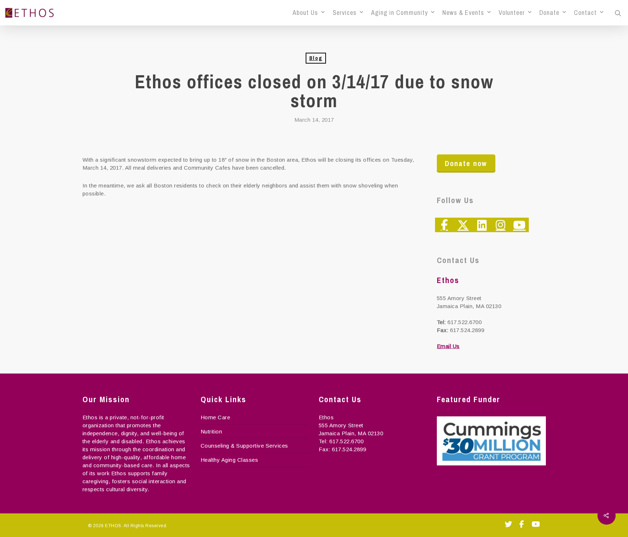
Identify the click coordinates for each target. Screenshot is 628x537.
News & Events (463, 12)
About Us (305, 12)
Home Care (215, 417)
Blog (315, 58)
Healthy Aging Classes (229, 460)
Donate (549, 12)
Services (345, 12)
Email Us (448, 346)
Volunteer (512, 12)
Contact (585, 12)
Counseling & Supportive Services (244, 446)
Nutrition (211, 431)
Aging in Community (399, 12)
